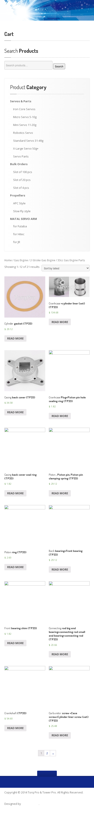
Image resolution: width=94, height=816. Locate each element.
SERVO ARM (23, 219)
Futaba (20, 226)
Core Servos (24, 109)
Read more (15, 338)
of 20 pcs (22, 180)
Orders (19, 164)
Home (8, 260)
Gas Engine (21, 260)
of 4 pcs (21, 188)
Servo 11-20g (24, 125)
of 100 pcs (22, 172)
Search (59, 66)
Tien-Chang (30, 804)
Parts (21, 156)
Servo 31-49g (28, 141)
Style (19, 203)
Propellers (17, 195)
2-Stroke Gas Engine (42, 260)
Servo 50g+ (25, 148)
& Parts (20, 101)
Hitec (18, 234)
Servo (23, 133)
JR (16, 242)
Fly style (22, 211)
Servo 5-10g (25, 117)
